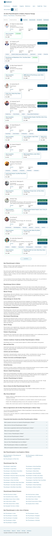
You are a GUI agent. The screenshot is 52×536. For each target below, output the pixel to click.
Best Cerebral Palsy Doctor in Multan (33, 496)
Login (15, 9)
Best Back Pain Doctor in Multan (10, 494)
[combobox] (6, 20)
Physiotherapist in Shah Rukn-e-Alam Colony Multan (14, 482)
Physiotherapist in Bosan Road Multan (33, 473)
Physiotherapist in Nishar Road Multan (33, 466)
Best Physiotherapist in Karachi (32, 513)
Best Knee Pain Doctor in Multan (32, 494)
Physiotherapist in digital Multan (10, 466)
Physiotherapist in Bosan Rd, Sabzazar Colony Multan (14, 475)
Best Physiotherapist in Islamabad (10, 515)
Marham (5, 15)
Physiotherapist (11, 15)
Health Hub (39, 6)
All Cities (23, 530)
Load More (26, 258)
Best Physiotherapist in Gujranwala (33, 520)
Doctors (18, 530)
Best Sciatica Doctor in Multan (10, 501)
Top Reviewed (46, 19)
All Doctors (29, 530)
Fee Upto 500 (39, 19)
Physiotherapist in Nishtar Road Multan (33, 484)
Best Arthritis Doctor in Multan (32, 499)
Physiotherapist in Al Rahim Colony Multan (34, 475)
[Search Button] (21, 20)
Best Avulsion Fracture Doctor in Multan (34, 501)
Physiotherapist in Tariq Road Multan (11, 477)
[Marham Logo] (8, 2)
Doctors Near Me (32, 19)
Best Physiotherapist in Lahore (10, 513)
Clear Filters (25, 19)
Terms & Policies (7, 530)
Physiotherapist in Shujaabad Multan (33, 468)
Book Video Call (42, 25)
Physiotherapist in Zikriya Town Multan (11, 480)
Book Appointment (42, 28)
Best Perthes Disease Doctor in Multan (11, 503)
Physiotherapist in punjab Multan (10, 468)
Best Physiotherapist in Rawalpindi (33, 515)
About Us (14, 530)
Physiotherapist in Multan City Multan (33, 487)
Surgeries (22, 6)
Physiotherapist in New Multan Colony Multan (12, 487)
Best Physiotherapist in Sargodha (10, 522)
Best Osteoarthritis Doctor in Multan (11, 496)
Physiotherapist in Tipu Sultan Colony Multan (12, 484)
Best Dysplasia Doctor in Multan (32, 503)
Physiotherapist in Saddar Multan (32, 482)
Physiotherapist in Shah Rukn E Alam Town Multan (36, 480)
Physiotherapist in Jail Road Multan (11, 473)
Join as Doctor (7, 9)
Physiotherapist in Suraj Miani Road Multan (34, 477)
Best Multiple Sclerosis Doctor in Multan (11, 499)
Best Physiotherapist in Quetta (10, 520)
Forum (45, 6)
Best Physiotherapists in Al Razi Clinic (11, 458)
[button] (12, 9)
